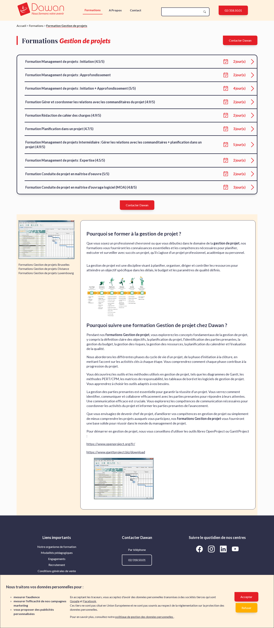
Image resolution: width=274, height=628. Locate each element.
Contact (135, 10)
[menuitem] (57, 547)
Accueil (21, 25)
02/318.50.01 (233, 10)
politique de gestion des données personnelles (144, 616)
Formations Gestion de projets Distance (43, 268)
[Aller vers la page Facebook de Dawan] (200, 549)
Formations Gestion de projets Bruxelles (44, 264)
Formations (93, 10)
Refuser (246, 608)
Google (74, 601)
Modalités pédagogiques (57, 552)
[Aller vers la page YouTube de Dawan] (235, 549)
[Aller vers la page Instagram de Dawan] (212, 549)
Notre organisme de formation (56, 546)
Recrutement (56, 565)
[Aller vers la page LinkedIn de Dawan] (224, 549)
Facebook (89, 601)
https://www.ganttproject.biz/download (115, 452)
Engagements (56, 559)
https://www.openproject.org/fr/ (110, 444)
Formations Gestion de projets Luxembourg (46, 273)
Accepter (246, 597)
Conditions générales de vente (57, 571)
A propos (115, 10)
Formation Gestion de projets (66, 25)
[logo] (41, 9)
